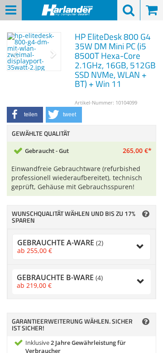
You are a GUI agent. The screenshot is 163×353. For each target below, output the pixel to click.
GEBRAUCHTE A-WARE (60, 246)
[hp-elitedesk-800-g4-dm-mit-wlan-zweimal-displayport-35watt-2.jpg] (34, 52)
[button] (25, 115)
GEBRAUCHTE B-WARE (60, 281)
